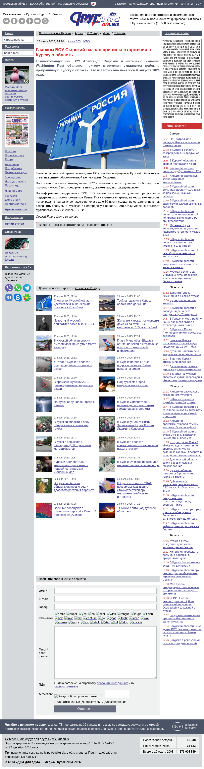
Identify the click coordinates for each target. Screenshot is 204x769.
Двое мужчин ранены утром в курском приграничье (182, 368)
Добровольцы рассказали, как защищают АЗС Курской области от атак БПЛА (181, 485)
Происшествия (14, 155)
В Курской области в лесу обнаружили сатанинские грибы (71, 425)
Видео (9, 60)
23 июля (120, 33)
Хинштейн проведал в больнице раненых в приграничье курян (180, 555)
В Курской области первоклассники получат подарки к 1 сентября (179, 242)
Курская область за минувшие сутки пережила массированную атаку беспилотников (180, 276)
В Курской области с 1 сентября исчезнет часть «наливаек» (180, 253)
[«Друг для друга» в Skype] (18, 298)
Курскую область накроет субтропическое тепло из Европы (178, 473)
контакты (186, 3)
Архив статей (14, 223)
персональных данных (112, 683)
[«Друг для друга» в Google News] (45, 21)
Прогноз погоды (15, 203)
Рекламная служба (18, 267)
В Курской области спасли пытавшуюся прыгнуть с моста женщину (75, 344)
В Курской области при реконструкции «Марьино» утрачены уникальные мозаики (181, 574)
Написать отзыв (98, 224)
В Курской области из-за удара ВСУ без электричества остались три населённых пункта (182, 630)
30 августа (176, 287)
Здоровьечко (13, 177)
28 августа (176, 535)
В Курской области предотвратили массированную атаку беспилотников (178, 499)
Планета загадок (16, 172)
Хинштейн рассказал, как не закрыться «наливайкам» (180, 179)
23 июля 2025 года (87, 288)
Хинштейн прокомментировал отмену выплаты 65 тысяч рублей (180, 424)
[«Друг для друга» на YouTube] (37, 21)
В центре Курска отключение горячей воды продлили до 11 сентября (180, 343)
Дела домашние (15, 181)
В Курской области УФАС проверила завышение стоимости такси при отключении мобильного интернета (134, 489)
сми (198, 3)
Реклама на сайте (177, 33)
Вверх (43, 224)
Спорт (9, 159)
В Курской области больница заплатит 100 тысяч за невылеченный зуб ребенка (182, 191)
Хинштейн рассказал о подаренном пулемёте (181, 393)
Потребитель (13, 168)
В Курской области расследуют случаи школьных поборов (182, 203)
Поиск (9, 33)
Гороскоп (11, 195)
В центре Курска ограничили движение (177, 360)
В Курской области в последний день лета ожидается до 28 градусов (180, 311)
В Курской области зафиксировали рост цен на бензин (181, 526)
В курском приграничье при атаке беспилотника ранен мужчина (181, 618)
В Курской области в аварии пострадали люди (179, 162)
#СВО (86, 41)
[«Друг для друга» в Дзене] (29, 21)
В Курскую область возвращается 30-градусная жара (181, 153)
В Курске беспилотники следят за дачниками (181, 564)
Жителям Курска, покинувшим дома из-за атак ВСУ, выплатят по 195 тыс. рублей (138, 324)
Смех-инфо (12, 199)
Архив (79, 33)
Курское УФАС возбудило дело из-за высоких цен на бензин (178, 544)
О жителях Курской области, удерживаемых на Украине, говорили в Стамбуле (73, 304)
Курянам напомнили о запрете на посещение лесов (182, 352)
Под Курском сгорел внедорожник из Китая (132, 383)
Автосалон (12, 164)
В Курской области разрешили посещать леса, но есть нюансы (180, 264)
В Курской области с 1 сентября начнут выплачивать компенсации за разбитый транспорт (182, 411)
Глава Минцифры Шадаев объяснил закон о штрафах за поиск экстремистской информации (137, 345)
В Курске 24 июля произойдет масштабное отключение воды (138, 463)
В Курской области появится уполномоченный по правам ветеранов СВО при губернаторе (180, 216)
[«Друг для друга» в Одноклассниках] (14, 21)
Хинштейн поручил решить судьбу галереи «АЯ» (182, 169)
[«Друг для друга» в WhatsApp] (18, 288)
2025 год (93, 33)
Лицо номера (13, 190)
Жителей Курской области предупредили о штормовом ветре (73, 365)
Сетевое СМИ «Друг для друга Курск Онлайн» (37, 739)
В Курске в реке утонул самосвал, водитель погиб (181, 641)
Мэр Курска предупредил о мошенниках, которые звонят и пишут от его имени (181, 588)
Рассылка (12, 46)
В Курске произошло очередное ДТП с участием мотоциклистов (72, 445)
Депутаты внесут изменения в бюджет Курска (181, 294)
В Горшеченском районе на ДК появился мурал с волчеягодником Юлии (182, 322)
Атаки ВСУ (74, 41)
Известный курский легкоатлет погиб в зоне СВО (74, 322)
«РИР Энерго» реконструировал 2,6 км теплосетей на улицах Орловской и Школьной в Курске (179, 604)
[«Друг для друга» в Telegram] (22, 21)
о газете (120, 3)
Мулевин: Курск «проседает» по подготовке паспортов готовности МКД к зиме (181, 230)
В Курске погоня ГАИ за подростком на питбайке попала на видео (134, 365)
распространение (66, 686)
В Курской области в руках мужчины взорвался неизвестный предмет (179, 434)
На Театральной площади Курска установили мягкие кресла (181, 142)
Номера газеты (15, 108)
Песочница (12, 185)
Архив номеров (16, 209)
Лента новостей (175, 126)
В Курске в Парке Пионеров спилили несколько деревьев (182, 332)
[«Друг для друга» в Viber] (9, 288)
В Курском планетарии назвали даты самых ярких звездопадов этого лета (135, 405)
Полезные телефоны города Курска (16, 256)
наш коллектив (167, 3)
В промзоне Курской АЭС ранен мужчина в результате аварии (73, 385)
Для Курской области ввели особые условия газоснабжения (180, 462)
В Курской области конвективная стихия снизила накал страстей (137, 445)
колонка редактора (141, 3)
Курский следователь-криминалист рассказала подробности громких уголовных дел (71, 467)
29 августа (176, 386)
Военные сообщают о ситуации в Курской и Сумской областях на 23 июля (75, 511)
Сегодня (175, 133)
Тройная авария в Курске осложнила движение (134, 302)
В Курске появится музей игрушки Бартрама (179, 400)
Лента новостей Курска (55, 33)
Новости (10, 151)
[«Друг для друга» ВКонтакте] (6, 21)
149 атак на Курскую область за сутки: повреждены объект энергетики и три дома (182, 377)
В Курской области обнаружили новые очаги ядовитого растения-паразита (74, 486)
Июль (106, 33)
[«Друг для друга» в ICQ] (27, 298)
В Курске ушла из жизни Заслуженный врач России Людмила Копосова (135, 425)
